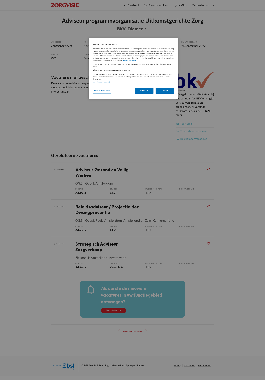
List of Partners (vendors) (101, 82)
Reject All (144, 90)
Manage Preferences (102, 90)
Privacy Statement (129, 60)
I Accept (165, 90)
